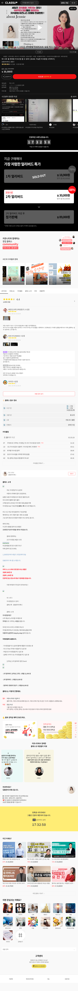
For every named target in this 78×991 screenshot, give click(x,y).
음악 (8, 915)
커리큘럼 (39, 52)
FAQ (48, 979)
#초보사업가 (29, 56)
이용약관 (11, 979)
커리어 (8, 942)
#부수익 (17, 56)
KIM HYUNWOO (14, 336)
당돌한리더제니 (6, 62)
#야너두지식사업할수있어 (53, 56)
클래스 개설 (64, 3)
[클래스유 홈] (11, 2)
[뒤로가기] (2, 2)
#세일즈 (5, 56)
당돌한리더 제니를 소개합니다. (12, 560)
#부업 (34, 56)
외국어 (20, 915)
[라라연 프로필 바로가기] (5, 384)
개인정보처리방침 (29, 979)
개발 (70, 915)
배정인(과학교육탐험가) (16, 309)
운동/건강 (8, 928)
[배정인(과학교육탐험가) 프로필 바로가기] (5, 312)
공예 (20, 928)
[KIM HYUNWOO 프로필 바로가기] (5, 338)
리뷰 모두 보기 (39, 394)
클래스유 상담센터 (40, 966)
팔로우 (12, 62)
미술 (33, 928)
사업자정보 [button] (67, 979)
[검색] (36, 3)
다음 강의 (72, 52)
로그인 (73, 3)
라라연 (10, 381)
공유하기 (8, 76)
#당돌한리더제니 (41, 56)
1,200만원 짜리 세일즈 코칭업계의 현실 (14, 554)
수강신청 (44, 77)
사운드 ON (73, 8)
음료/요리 (58, 928)
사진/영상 (45, 928)
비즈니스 (58, 915)
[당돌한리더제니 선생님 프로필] (71, 789)
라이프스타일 (70, 928)
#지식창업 (22, 56)
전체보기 (20, 942)
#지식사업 (11, 56)
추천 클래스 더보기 (38, 893)
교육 (33, 915)
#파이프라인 (64, 56)
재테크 (45, 915)
